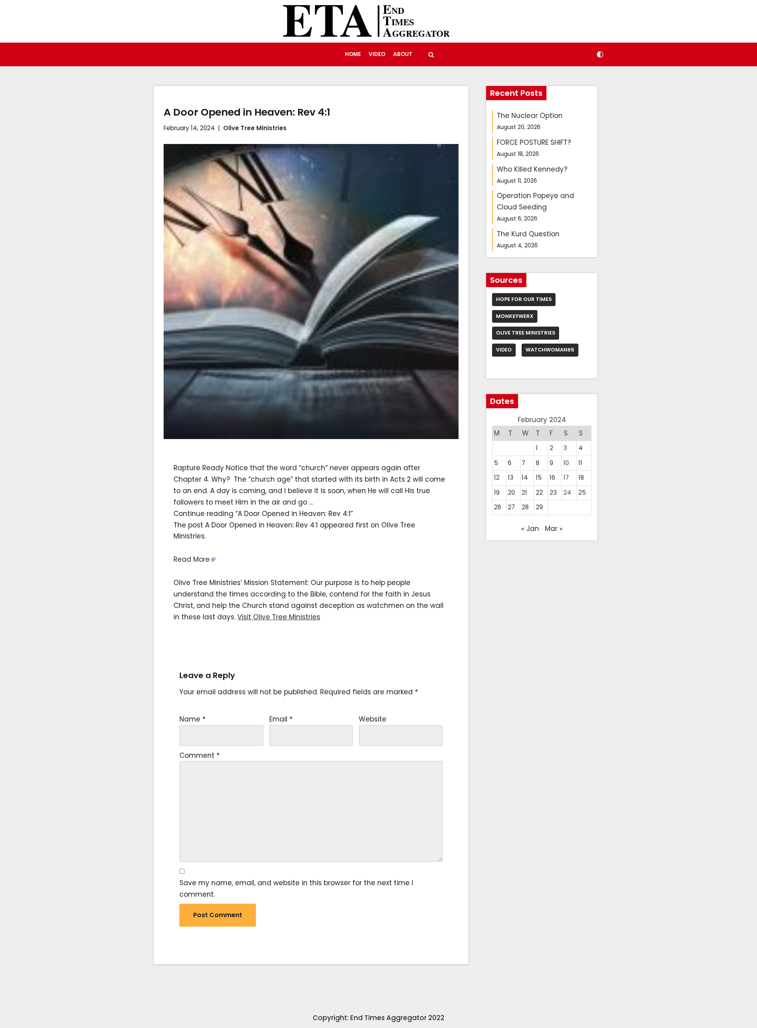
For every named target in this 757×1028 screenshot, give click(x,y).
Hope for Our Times (524, 299)
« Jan (530, 528)
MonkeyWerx (514, 316)
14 (525, 477)
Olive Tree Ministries (255, 128)
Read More (191, 559)
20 (511, 492)
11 (580, 463)
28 (525, 507)
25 (582, 492)
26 (497, 507)
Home (353, 54)
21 (524, 492)
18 (581, 477)
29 (539, 507)
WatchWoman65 (550, 349)
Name (192, 719)
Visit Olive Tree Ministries (278, 617)
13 (510, 477)
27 (511, 507)
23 (553, 492)
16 (552, 477)
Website (372, 719)
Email (281, 719)
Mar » (554, 528)
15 (539, 477)
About (402, 54)
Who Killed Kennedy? (532, 169)
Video (377, 54)
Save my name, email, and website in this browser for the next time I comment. (296, 888)
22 (539, 492)
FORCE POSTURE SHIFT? (534, 142)
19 (497, 492)
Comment (199, 755)
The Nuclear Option (530, 115)
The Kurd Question (528, 234)
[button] (431, 55)
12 (497, 477)
